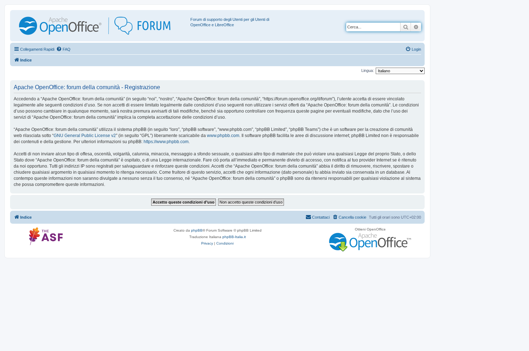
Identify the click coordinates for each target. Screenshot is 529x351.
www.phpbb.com (223, 135)
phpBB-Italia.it (234, 237)
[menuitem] (63, 49)
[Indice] (101, 26)
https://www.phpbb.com (166, 141)
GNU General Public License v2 (85, 135)
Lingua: (367, 70)
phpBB (197, 230)
